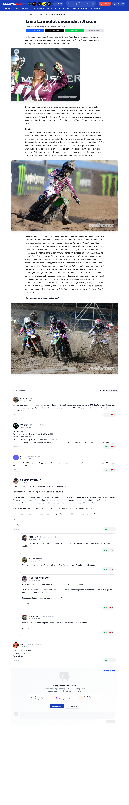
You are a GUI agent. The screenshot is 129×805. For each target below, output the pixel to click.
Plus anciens (103, 390)
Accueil (29, 14)
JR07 (22, 457)
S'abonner (73, 706)
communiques (38, 14)
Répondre (17, 415)
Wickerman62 (26, 399)
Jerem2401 (34, 537)
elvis (22, 644)
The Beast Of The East (30, 480)
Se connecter (56, 706)
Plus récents (113, 390)
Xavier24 (24, 425)
